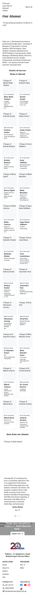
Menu (28, 7)
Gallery (5, 571)
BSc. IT (22, 565)
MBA (22, 568)
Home (4, 565)
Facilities (5, 574)
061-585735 (9, 585)
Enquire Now (16, 534)
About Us (5, 568)
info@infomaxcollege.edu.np (15, 591)
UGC (4, 577)
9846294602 (9, 588)
